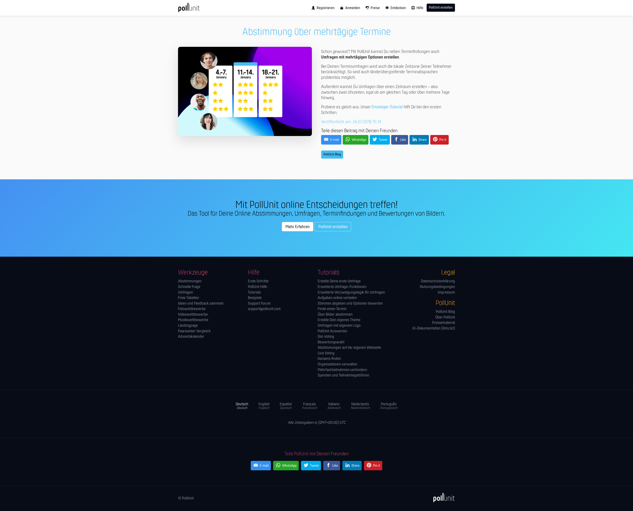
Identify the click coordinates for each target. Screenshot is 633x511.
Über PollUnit (445, 317)
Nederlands (360, 406)
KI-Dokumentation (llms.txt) (433, 328)
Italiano (333, 406)
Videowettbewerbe (193, 315)
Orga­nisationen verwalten (337, 364)
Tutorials (254, 292)
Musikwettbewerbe (193, 320)
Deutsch (242, 406)
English (264, 406)
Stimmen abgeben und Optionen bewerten (350, 303)
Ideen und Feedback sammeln (201, 303)
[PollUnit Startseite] (195, 9)
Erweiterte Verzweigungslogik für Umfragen (351, 292)
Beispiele (255, 298)
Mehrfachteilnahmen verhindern (342, 370)
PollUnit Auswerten (332, 331)
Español (286, 406)
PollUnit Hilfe (257, 287)
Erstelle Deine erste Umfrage (339, 281)
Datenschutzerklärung (438, 281)
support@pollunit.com (264, 309)
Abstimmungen (190, 281)
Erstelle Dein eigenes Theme (339, 320)
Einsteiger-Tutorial (387, 107)
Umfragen (185, 292)
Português (388, 406)
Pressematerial (443, 323)
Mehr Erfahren (298, 227)
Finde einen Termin (332, 309)
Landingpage (188, 326)
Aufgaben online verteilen (337, 298)
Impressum (446, 292)
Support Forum (259, 303)
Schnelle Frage (189, 287)
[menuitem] (321, 8)
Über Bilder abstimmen (335, 315)
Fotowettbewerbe (192, 309)
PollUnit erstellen (332, 227)
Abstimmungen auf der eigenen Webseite (349, 348)
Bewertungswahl (331, 342)
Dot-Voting (326, 337)
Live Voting (326, 353)
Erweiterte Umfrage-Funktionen (342, 287)
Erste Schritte (258, 281)
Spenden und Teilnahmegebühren (343, 375)
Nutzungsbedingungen (437, 287)
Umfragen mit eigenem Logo (339, 326)
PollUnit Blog (332, 154)
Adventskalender (191, 337)
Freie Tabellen (188, 298)
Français (309, 406)
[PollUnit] (442, 497)
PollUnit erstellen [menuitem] (441, 8)
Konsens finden (329, 359)
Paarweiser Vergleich (194, 331)
